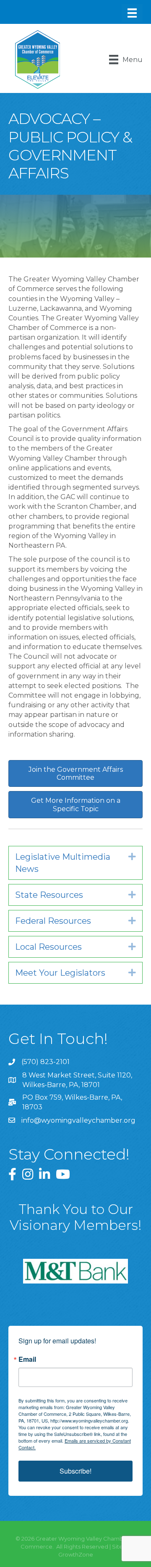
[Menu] (132, 13)
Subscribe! (75, 1471)
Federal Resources (53, 921)
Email (27, 1359)
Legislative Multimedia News (62, 863)
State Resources (49, 895)
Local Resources (48, 947)
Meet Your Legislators (60, 973)
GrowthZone (75, 1554)
